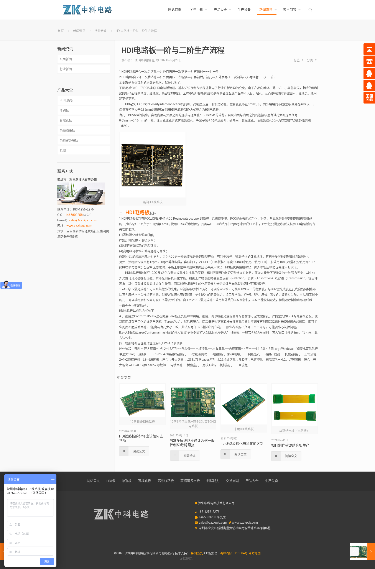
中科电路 (145, 60)
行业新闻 (100, 31)
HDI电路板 (66, 100)
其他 (63, 150)
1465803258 (74, 215)
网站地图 (254, 553)
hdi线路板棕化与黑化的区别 (241, 444)
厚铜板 (64, 110)
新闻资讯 (79, 31)
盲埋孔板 (66, 120)
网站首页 (93, 481)
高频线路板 (67, 130)
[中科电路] (87, 10)
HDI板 (110, 481)
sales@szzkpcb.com (83, 220)
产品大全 (251, 481)
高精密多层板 (69, 140)
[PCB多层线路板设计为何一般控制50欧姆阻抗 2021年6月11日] (362, 551)
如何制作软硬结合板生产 (290, 445)
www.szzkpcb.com (79, 225)
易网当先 (197, 553)
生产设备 (271, 481)
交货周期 (232, 481)
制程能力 (212, 481)
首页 (61, 31)
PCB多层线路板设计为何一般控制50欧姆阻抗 (192, 443)
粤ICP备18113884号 (234, 553)
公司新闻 (66, 59)
